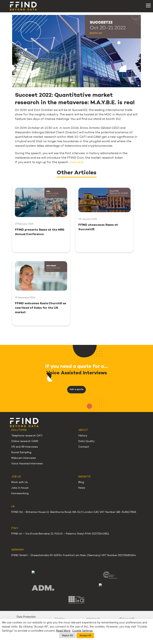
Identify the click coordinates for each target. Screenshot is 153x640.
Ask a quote (76, 389)
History (82, 435)
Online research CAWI (24, 441)
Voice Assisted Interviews (27, 463)
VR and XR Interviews (24, 447)
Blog (81, 482)
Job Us (16, 476)
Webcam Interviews (23, 458)
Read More (63, 630)
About (83, 430)
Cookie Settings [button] (82, 630)
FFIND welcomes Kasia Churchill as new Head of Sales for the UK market (40, 308)
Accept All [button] (85, 635)
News (81, 488)
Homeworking (20, 493)
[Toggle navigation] (148, 5)
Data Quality (86, 441)
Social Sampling (21, 452)
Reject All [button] (67, 635)
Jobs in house (19, 488)
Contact (83, 447)
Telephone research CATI (26, 435)
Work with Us (19, 482)
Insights (84, 476)
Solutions (19, 430)
